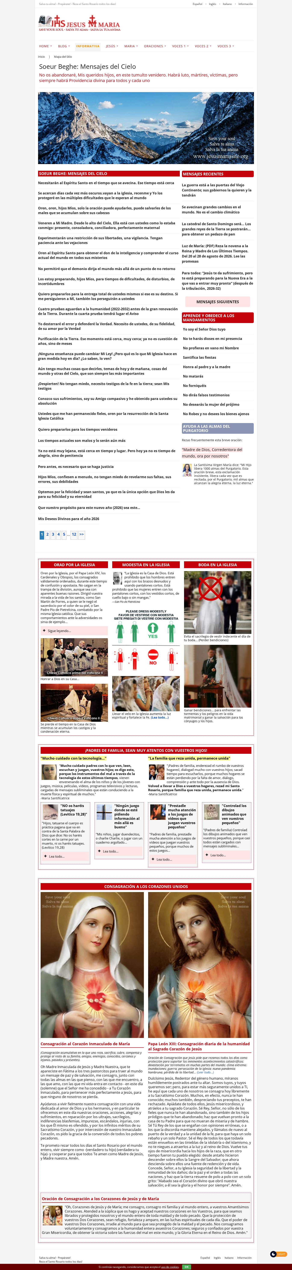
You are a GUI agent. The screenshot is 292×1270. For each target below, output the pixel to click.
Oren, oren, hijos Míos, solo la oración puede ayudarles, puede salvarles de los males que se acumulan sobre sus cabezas (104, 210)
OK (187, 1267)
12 (74, 534)
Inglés (217, 1258)
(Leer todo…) (205, 1072)
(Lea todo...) (160, 717)
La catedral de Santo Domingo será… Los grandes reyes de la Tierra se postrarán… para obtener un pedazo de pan (216, 229)
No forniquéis (194, 385)
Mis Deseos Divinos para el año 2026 (68, 518)
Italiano (229, 1258)
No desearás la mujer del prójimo (211, 404)
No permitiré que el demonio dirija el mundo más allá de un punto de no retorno (106, 268)
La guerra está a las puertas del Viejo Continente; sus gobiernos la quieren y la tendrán (217, 190)
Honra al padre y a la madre (206, 367)
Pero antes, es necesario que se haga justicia (76, 466)
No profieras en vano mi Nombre (211, 348)
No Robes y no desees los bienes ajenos (216, 414)
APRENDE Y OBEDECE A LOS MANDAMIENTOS (208, 317)
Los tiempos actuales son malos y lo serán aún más (81, 440)
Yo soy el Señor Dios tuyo (204, 329)
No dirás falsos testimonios (206, 395)
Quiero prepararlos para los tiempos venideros (77, 429)
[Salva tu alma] (80, 30)
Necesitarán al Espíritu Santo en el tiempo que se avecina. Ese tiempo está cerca (106, 183)
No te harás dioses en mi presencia (212, 338)
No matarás (193, 376)
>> (82, 534)
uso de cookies (170, 1267)
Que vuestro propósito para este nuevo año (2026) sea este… (89, 507)
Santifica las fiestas (199, 357)
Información (244, 1258)
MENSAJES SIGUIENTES (217, 301)
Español (205, 1258)
